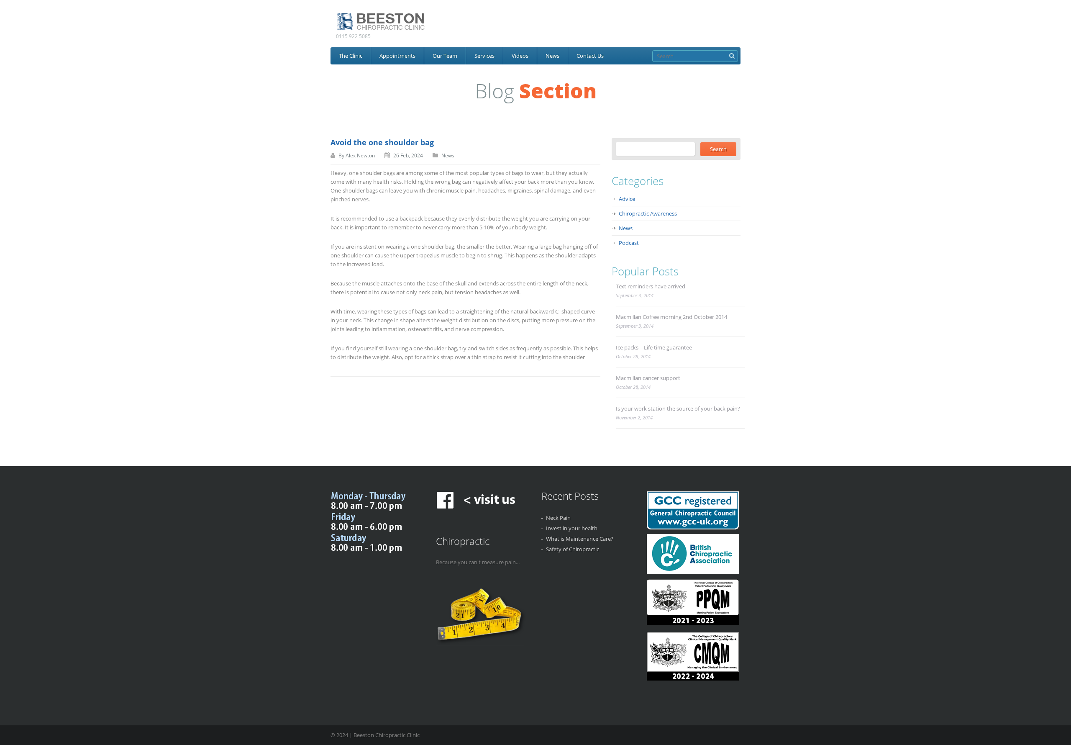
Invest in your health (571, 528)
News (552, 55)
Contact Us (590, 55)
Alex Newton (360, 155)
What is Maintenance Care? (579, 538)
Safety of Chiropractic (572, 549)
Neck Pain (558, 518)
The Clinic (350, 55)
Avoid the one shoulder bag (382, 142)
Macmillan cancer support (648, 378)
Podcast (629, 243)
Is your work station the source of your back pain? (678, 408)
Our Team (445, 55)
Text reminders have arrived (650, 286)
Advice (627, 199)
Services (484, 55)
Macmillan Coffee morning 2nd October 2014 (671, 317)
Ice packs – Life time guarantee (654, 347)
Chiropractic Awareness (648, 213)
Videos (520, 55)
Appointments (397, 55)
